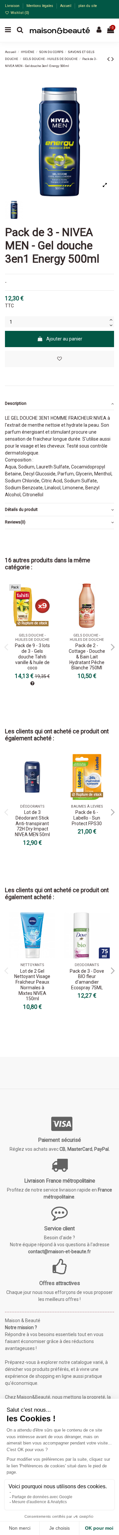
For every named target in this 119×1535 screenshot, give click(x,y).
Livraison (12, 6)
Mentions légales (40, 6)
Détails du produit (21, 509)
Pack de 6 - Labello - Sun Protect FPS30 (87, 818)
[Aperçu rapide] (50, 604)
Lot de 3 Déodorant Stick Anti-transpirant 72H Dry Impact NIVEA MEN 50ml (32, 823)
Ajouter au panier (64, 338)
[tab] (59, 404)
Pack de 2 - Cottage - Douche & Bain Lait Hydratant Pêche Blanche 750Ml (87, 656)
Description (15, 403)
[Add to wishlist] (59, 359)
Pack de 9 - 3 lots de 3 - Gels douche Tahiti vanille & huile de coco (32, 656)
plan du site (87, 6)
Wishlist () (19, 13)
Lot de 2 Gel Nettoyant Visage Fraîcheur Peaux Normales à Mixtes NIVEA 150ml (32, 985)
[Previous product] (109, 59)
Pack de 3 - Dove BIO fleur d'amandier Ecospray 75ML (87, 979)
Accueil (66, 6)
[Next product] (112, 59)
